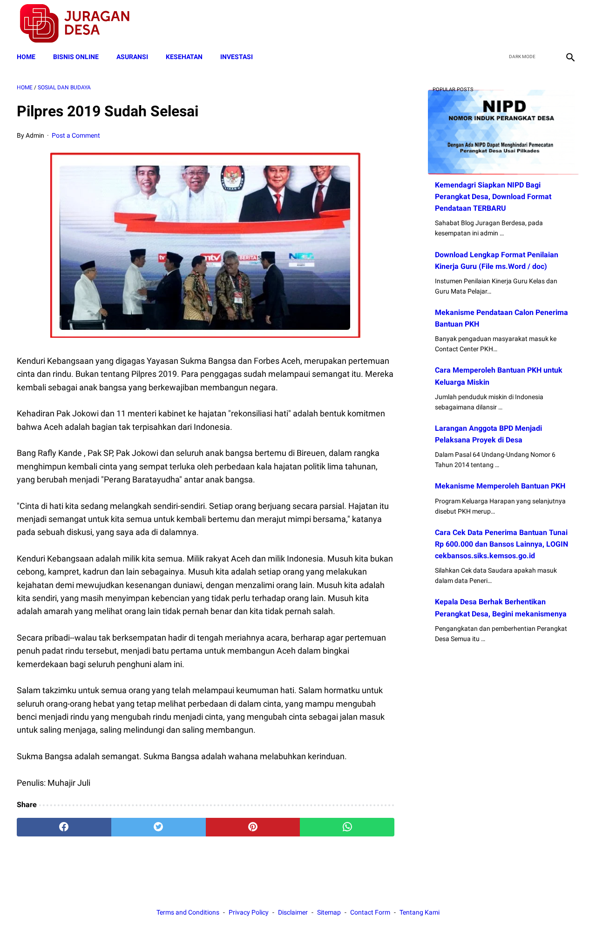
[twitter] (525, 23)
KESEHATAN (184, 56)
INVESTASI (236, 56)
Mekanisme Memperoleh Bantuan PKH (500, 485)
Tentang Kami (420, 912)
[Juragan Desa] (81, 23)
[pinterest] (253, 827)
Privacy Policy (249, 912)
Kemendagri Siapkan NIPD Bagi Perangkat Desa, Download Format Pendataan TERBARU (493, 197)
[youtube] (547, 23)
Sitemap (329, 912)
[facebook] (504, 23)
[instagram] (569, 23)
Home (26, 56)
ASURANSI (132, 56)
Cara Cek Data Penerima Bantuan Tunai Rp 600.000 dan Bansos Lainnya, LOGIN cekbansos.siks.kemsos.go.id (501, 544)
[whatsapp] (347, 827)
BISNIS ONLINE (76, 56)
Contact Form (370, 912)
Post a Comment (76, 135)
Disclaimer (293, 912)
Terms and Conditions (187, 912)
